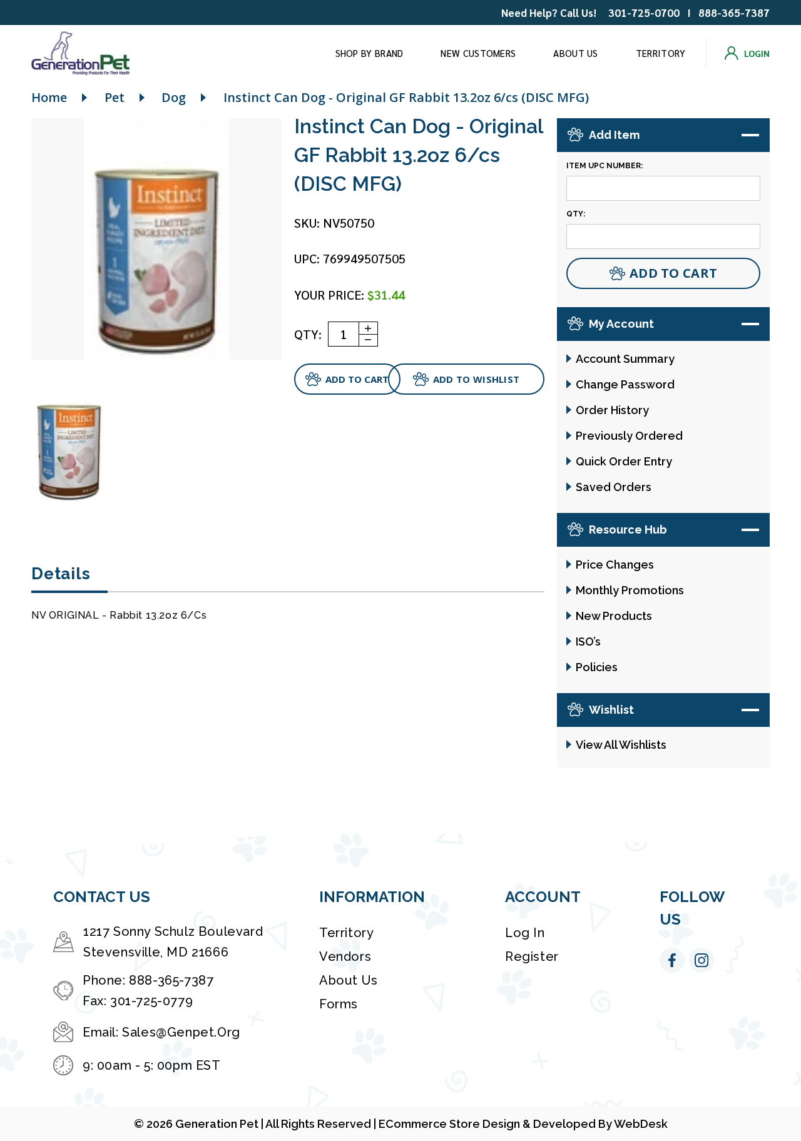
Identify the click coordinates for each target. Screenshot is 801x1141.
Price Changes (615, 564)
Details (60, 573)
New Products (614, 615)
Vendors (345, 956)
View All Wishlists (621, 744)
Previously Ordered (629, 435)
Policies (597, 667)
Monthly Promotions (630, 590)
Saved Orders (613, 487)
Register (532, 956)
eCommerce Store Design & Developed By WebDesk (523, 1123)
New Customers (478, 53)
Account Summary (625, 358)
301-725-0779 (151, 1000)
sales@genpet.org (181, 1032)
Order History (612, 410)
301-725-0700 (644, 12)
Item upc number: (604, 165)
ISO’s (588, 641)
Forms (338, 1004)
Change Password (625, 384)
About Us (575, 53)
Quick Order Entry (624, 461)
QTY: (308, 334)
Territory (661, 53)
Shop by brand (369, 53)
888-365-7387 (734, 12)
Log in (525, 932)
